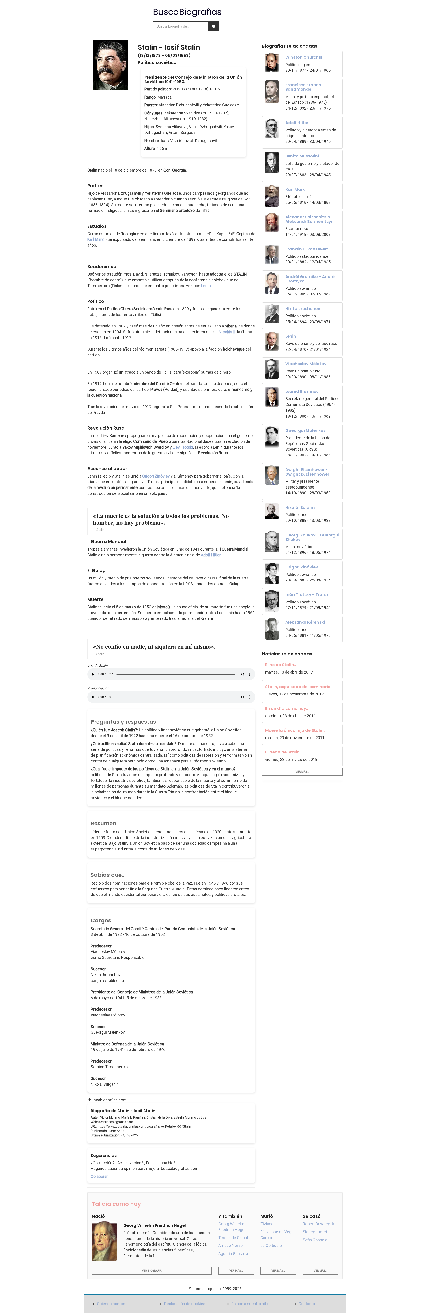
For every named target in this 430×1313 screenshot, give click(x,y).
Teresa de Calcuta (234, 1237)
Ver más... (302, 771)
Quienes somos (111, 1303)
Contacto (307, 1303)
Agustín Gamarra (233, 1253)
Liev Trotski (183, 447)
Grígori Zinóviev (156, 476)
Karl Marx (95, 239)
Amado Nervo (230, 1245)
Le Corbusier (271, 1245)
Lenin (206, 285)
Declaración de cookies (184, 1303)
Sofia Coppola (315, 1240)
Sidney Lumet (315, 1231)
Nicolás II (227, 331)
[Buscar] (213, 26)
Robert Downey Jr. (319, 1223)
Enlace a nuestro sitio (250, 1303)
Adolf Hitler (211, 555)
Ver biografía (151, 1270)
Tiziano (266, 1223)
